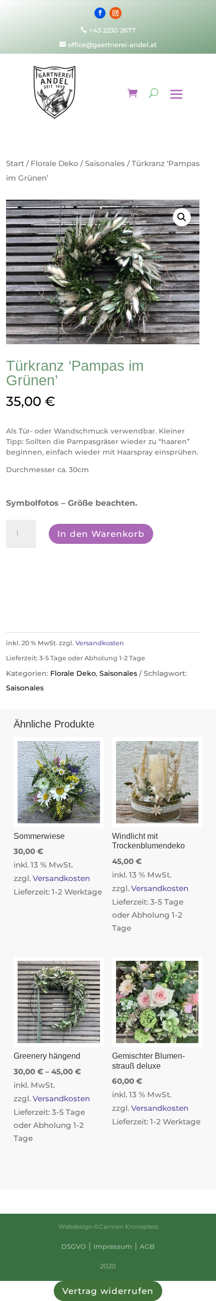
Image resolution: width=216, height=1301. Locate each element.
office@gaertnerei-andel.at (108, 45)
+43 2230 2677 (112, 30)
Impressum (112, 1246)
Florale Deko (54, 163)
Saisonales (105, 163)
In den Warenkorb (101, 534)
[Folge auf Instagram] (116, 13)
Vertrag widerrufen (108, 1291)
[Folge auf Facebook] (99, 13)
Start (15, 163)
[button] (182, 217)
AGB (147, 1246)
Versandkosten (99, 643)
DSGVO (73, 1246)
